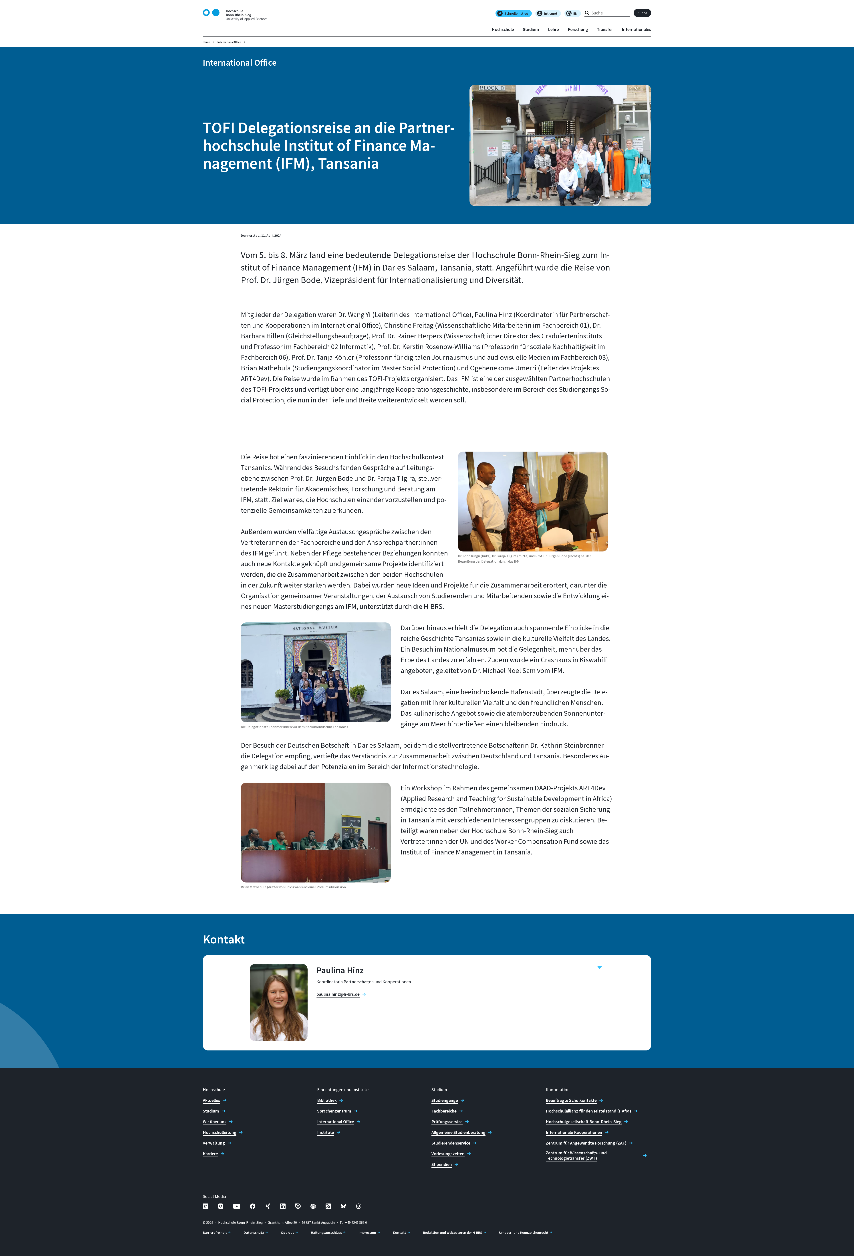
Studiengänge (444, 1100)
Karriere (210, 1153)
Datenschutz (254, 1232)
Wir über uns (214, 1121)
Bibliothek (327, 1100)
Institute (325, 1132)
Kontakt (399, 1232)
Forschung (578, 29)
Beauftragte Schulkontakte (571, 1100)
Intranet (550, 13)
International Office (229, 42)
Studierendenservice (450, 1143)
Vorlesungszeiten (448, 1153)
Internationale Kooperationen (574, 1132)
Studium (531, 29)
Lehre (553, 29)
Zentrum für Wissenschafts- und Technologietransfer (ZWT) (576, 1155)
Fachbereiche (444, 1111)
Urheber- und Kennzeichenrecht (523, 1232)
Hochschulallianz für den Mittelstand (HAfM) (588, 1111)
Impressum (367, 1232)
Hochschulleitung (219, 1132)
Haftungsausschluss (326, 1232)
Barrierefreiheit (215, 1232)
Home (206, 42)
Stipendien (441, 1164)
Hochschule (503, 29)
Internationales (636, 29)
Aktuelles (211, 1100)
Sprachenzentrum (334, 1111)
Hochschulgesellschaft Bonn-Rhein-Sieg (584, 1121)
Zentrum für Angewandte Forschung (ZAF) (586, 1143)
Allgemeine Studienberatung (458, 1132)
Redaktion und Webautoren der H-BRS (452, 1232)
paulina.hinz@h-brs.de (338, 994)
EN (575, 13)
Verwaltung (214, 1143)
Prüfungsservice (447, 1121)
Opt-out (287, 1232)
